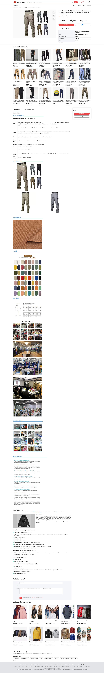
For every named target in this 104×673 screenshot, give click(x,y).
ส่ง (20, 597)
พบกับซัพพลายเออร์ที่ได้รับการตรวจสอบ (64, 664)
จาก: (18, 582)
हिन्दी (70, 666)
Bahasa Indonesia (87, 666)
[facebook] (81, 664)
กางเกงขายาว (30, 7)
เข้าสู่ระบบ (89, 2)
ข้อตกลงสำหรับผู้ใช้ (31, 664)
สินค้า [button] (30, 2)
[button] (72, 2)
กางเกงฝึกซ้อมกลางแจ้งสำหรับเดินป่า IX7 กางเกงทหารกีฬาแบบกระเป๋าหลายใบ (45, 101)
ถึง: (18, 585)
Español (38, 666)
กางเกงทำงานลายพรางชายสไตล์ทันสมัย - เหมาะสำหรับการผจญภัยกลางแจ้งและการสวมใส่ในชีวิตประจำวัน (32, 63)
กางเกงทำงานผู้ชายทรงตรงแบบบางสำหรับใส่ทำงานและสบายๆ (58, 82)
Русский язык (55, 666)
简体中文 (23, 666)
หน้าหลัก (14, 7)
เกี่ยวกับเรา (21, 664)
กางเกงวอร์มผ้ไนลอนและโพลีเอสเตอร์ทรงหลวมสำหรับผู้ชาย (32, 101)
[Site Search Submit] (76, 2)
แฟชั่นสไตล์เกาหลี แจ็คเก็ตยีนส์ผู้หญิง (51, 620)
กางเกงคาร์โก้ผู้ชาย (37, 7)
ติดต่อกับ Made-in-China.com (48, 664)
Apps (83, 5)
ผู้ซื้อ (73, 5)
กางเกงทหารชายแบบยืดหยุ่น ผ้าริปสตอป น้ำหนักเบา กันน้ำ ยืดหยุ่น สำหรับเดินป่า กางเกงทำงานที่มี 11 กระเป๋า (71, 82)
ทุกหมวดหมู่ (16, 5)
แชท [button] (84, 24)
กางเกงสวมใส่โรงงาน (24, 658)
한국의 (60, 666)
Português (46, 666)
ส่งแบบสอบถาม (66, 24)
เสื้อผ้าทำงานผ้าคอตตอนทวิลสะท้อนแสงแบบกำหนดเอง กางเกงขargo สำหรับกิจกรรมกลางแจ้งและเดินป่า (71, 101)
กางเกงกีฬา (56, 658)
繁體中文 (27, 666)
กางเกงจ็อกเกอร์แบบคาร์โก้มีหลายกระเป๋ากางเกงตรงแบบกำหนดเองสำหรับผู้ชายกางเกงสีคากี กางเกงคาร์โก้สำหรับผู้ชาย (84, 63)
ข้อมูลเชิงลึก (73, 664)
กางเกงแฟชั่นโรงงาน (34, 658)
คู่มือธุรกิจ (78, 664)
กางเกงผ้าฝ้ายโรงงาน (48, 658)
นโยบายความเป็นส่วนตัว (38, 664)
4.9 (75, 110)
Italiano (50, 666)
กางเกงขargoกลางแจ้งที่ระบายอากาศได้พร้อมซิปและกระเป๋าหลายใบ (45, 63)
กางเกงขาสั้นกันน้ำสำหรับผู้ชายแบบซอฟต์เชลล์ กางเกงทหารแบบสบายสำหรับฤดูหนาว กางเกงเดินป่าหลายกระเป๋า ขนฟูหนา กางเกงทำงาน (19, 63)
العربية (63, 666)
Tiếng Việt (81, 666)
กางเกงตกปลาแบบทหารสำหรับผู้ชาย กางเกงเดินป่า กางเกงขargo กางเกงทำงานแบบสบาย (18, 101)
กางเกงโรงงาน (16, 658)
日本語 (31, 666)
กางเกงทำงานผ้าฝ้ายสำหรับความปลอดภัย (31, 82)
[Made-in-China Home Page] (19, 2)
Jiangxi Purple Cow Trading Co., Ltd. (64, 15)
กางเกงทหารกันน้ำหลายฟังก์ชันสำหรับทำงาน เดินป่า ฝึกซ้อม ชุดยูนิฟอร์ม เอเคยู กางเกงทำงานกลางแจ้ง (71, 63)
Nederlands (67, 666)
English (19, 666)
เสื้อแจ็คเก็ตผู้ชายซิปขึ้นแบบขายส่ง (18, 641)
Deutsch (42, 666)
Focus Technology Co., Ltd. (53, 668)
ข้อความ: (17, 588)
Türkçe (78, 666)
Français (34, 666)
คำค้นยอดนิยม (56, 664)
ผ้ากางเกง (41, 658)
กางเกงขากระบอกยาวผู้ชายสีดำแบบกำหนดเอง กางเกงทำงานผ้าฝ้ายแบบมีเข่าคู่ (59, 63)
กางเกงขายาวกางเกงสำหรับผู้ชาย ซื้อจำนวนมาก (69, 658)
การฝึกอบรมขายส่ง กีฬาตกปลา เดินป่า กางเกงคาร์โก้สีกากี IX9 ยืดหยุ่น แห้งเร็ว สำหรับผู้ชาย (45, 82)
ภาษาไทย (74, 666)
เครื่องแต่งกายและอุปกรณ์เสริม (22, 7)
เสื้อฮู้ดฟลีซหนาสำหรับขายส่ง (50, 641)
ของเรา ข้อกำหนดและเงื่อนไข (83, 669)
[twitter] (83, 664)
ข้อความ (26, 664)
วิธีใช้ (79, 5)
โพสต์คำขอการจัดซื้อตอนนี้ (37, 597)
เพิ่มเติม (14, 660)
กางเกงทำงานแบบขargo (17, 81)
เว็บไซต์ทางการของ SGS (37, 512)
